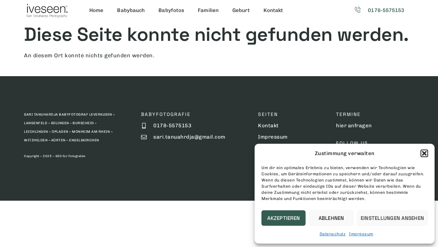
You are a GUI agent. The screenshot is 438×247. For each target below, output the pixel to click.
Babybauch (131, 10)
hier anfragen (354, 125)
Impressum (361, 234)
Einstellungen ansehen (392, 218)
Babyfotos (171, 10)
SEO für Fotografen (70, 156)
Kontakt (273, 10)
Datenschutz (333, 234)
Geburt (241, 10)
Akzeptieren (283, 218)
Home (96, 10)
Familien (208, 10)
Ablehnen (331, 218)
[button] (424, 153)
